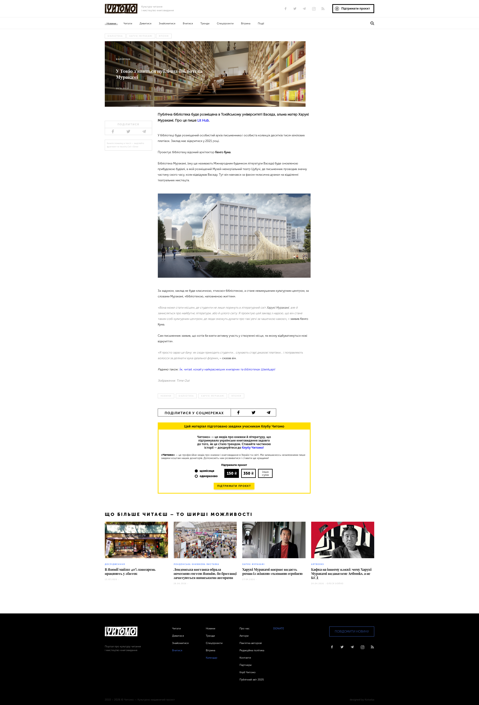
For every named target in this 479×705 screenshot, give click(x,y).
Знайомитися (167, 23)
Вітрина (245, 23)
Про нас (245, 628)
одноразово (209, 476)
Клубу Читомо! (253, 447)
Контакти (245, 657)
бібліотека (115, 36)
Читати (127, 23)
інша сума (265, 473)
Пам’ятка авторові (251, 643)
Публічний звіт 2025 (252, 679)
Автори (244, 635)
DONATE (278, 628)
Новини (111, 23)
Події (261, 23)
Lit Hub (203, 120)
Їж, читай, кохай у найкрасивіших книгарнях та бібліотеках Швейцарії (227, 369)
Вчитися (188, 23)
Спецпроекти (225, 23)
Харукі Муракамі (140, 36)
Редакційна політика (252, 650)
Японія (164, 36)
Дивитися (145, 23)
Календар (211, 657)
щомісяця (207, 471)
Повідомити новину (352, 631)
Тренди (204, 23)
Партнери (245, 665)
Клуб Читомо (248, 672)
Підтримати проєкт (234, 486)
